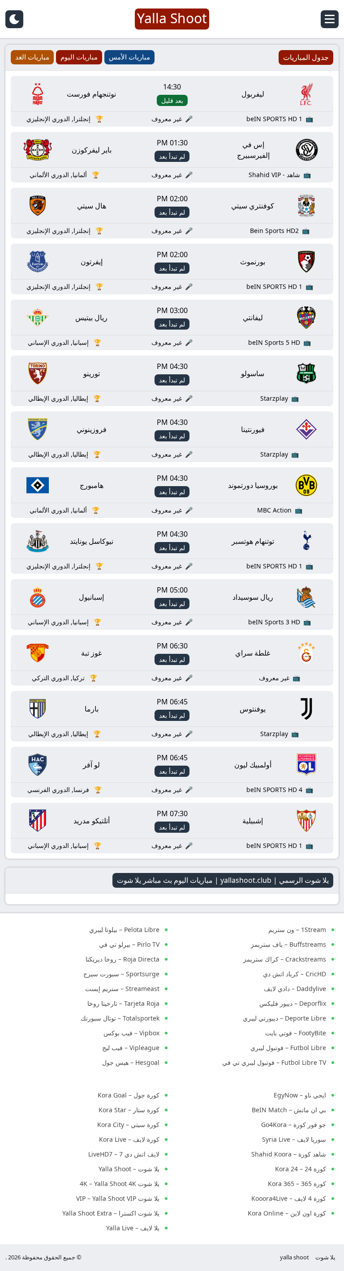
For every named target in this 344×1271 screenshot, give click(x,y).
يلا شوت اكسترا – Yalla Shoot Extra (110, 1213)
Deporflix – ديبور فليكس (292, 1003)
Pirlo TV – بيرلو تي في (129, 944)
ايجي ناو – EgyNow (300, 1095)
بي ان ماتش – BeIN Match (289, 1110)
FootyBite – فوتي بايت (295, 1033)
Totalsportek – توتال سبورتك (120, 1018)
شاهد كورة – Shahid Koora (288, 1154)
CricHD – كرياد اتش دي (294, 974)
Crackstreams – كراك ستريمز (284, 959)
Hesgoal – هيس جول (130, 1062)
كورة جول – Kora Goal (128, 1095)
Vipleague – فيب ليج (130, 1047)
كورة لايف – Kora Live (129, 1139)
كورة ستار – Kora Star (129, 1110)
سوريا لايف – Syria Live (294, 1139)
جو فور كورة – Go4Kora (293, 1124)
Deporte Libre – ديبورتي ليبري (284, 1018)
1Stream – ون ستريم (297, 929)
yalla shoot (294, 1257)
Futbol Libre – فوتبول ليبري (288, 1047)
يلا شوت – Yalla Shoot (129, 1169)
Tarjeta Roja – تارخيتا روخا (123, 1003)
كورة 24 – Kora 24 (300, 1169)
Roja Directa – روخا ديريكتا (122, 959)
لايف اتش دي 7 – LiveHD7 (123, 1154)
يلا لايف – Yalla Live (132, 1228)
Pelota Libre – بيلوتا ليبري (124, 929)
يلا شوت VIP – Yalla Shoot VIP (117, 1198)
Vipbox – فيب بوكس (131, 1033)
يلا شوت (325, 1257)
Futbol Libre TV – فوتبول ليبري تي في (274, 1062)
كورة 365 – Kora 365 (297, 1183)
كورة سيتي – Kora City (128, 1124)
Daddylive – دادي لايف (295, 988)
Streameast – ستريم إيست (122, 988)
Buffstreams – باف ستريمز (288, 944)
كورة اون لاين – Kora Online (287, 1213)
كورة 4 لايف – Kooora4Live (288, 1198)
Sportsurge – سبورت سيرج (121, 974)
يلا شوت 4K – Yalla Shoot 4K (119, 1183)
